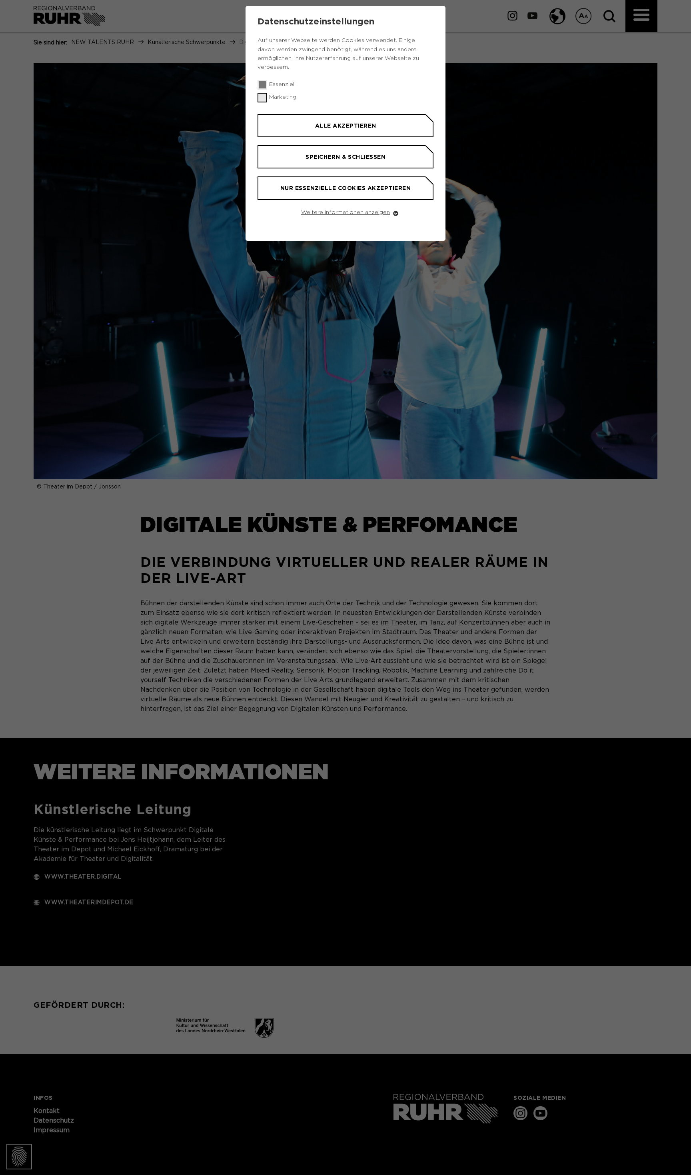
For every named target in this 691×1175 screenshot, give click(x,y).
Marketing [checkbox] (282, 97)
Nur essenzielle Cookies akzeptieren (345, 188)
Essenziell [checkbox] (282, 84)
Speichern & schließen (345, 157)
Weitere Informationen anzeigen (345, 212)
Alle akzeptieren (345, 125)
